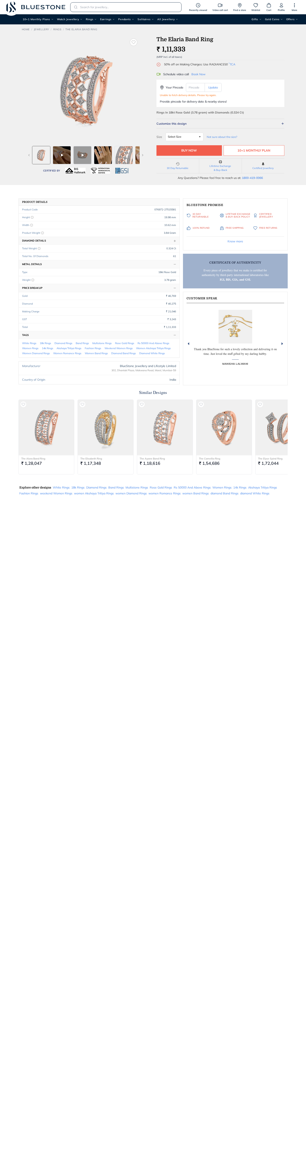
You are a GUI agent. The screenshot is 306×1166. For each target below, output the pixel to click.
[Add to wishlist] (133, 42)
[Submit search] (74, 7)
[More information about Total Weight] (39, 248)
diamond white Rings (152, 353)
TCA (232, 64)
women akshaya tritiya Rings (153, 348)
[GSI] (121, 171)
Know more (235, 241)
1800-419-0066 (252, 178)
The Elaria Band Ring (81, 29)
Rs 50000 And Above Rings (153, 343)
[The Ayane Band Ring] (165, 427)
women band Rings (96, 353)
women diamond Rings (36, 353)
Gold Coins (272, 19)
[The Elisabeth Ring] (105, 427)
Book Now (198, 74)
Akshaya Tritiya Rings (69, 348)
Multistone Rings (102, 343)
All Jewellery (166, 19)
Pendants (124, 19)
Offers (290, 19)
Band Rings (82, 343)
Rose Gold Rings (124, 343)
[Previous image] (29, 155)
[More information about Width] (31, 225)
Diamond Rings (63, 343)
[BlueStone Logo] (35, 7)
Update (213, 87)
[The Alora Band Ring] (46, 427)
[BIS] (75, 171)
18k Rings (45, 343)
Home (26, 29)
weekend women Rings (119, 348)
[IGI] (100, 171)
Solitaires (144, 19)
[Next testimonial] (282, 343)
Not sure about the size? (222, 137)
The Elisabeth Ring (91, 458)
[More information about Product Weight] (42, 232)
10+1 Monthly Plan (253, 150)
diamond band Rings (123, 353)
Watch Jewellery (68, 19)
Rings (89, 19)
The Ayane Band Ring (152, 458)
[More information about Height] (32, 217)
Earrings (105, 19)
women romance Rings (67, 353)
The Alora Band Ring (33, 458)
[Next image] (143, 155)
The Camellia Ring (209, 458)
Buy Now (189, 150)
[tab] (41, 155)
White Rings (29, 343)
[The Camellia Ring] (224, 427)
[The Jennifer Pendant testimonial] (235, 326)
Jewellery (41, 29)
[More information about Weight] (32, 280)
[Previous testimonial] (188, 343)
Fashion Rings (93, 348)
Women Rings (30, 348)
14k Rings (47, 348)
